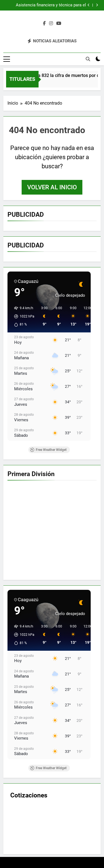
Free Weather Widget (51, 450)
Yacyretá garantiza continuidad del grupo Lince (48, 6)
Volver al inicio (52, 187)
